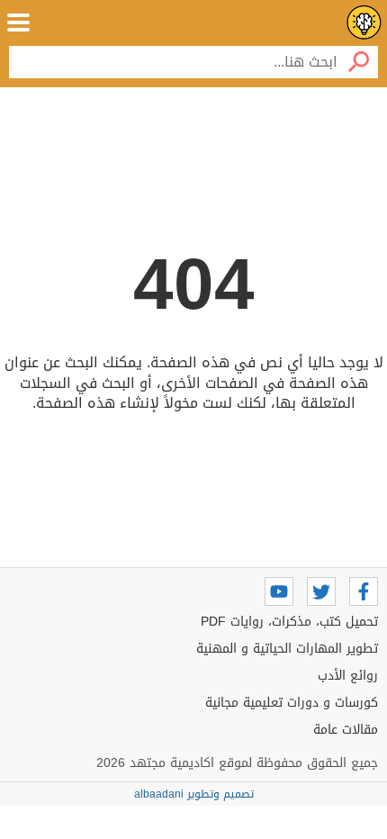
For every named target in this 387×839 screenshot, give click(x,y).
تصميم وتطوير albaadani (194, 794)
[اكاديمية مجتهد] (364, 22)
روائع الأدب (348, 675)
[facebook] (363, 591)
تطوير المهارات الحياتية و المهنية (287, 648)
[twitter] (321, 591)
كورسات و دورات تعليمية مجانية (291, 702)
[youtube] (279, 591)
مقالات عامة (345, 729)
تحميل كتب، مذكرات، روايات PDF (289, 621)
